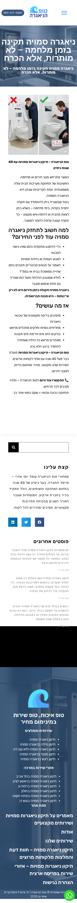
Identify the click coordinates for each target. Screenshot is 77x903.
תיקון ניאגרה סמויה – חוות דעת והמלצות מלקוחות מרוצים (41, 853)
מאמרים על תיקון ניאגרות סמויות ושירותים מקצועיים (39, 819)
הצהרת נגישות (57, 882)
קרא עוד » (63, 570)
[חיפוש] (13, 447)
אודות (67, 832)
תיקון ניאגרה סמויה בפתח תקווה (34, 796)
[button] (64, 13)
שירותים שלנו (59, 841)
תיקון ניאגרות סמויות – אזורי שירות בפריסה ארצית (44, 869)
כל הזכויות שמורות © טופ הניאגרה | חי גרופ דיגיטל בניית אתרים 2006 (38, 894)
